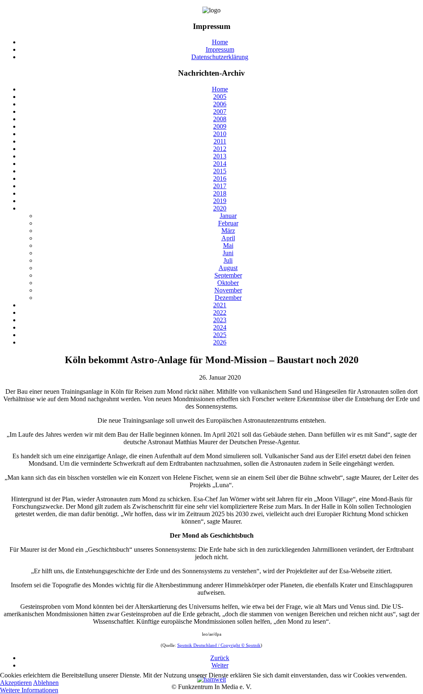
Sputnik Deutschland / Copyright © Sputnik (219, 645)
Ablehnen (46, 682)
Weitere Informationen (29, 690)
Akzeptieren (16, 682)
